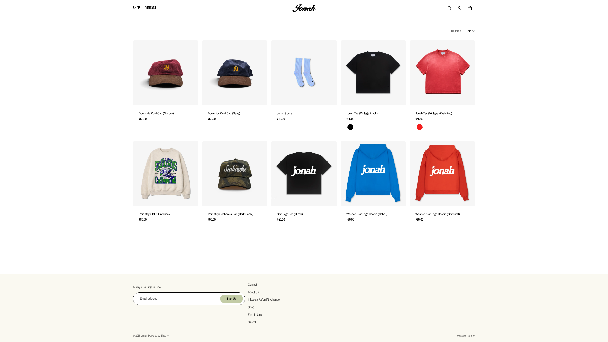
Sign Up (231, 298)
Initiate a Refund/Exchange (264, 299)
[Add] (191, 98)
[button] (470, 31)
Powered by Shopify (158, 335)
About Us (253, 292)
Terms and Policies (465, 336)
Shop (251, 307)
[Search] (449, 8)
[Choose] (398, 98)
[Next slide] (399, 72)
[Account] (459, 8)
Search (252, 322)
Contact (252, 284)
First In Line (255, 314)
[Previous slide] (348, 72)
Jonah (144, 335)
